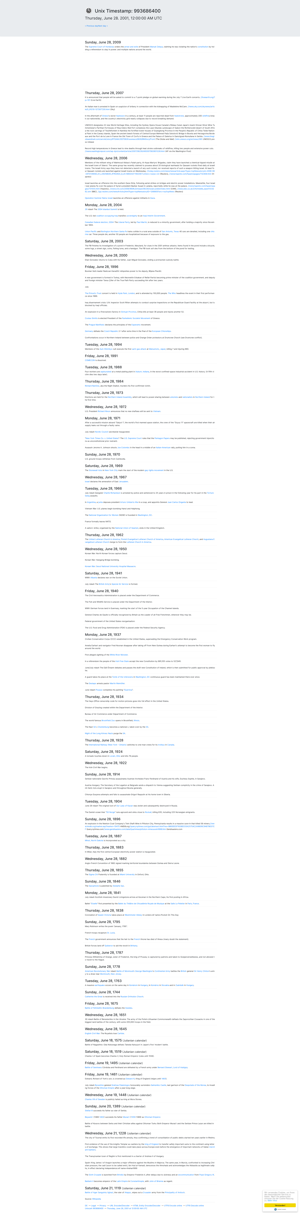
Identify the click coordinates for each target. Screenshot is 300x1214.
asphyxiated (106, 371)
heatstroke (179, 116)
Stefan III (89, 1110)
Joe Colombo (123, 447)
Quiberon (109, 945)
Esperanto (136, 324)
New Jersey (116, 974)
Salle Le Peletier (178, 903)
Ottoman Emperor (152, 1117)
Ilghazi (110, 1192)
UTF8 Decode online (195, 1205)
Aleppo (128, 1192)
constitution (203, 47)
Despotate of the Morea (195, 1085)
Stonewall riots (95, 470)
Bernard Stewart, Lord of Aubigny (173, 1067)
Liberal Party (124, 222)
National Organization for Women (103, 515)
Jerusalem (123, 481)
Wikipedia (96, 1199)
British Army (104, 584)
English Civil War (92, 1033)
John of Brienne (156, 1181)
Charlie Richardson (112, 493)
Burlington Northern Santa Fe (114, 231)
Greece (105, 116)
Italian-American (163, 447)
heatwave (120, 116)
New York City (111, 470)
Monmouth (105, 974)
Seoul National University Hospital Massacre (115, 566)
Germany (89, 331)
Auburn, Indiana (142, 371)
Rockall (148, 812)
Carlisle (120, 1033)
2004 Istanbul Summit (107, 209)
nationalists (187, 397)
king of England (152, 1144)
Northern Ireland (202, 397)
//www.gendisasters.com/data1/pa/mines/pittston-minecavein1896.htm (134, 829)
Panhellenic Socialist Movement (136, 318)
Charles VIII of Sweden (95, 1099)
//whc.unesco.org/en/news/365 (188, 139)
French (92, 939)
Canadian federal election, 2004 (99, 222)
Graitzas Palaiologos (120, 1085)
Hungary (144, 985)
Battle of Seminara (93, 1067)
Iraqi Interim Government (154, 216)
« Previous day (91, 26)
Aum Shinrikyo (106, 349)
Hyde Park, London (126, 293)
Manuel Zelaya (156, 47)
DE (86, 1205)
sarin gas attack (139, 349)
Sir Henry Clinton (201, 971)
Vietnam (156, 411)
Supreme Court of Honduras (101, 47)
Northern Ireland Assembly (119, 397)
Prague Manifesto (96, 324)
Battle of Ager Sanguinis (95, 1192)
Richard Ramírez (92, 386)
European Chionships (161, 331)
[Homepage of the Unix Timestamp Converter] (90, 11)
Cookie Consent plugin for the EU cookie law (280, 1209)
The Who (172, 293)
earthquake (100, 985)
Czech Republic (111, 331)
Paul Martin (142, 222)
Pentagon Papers (162, 438)
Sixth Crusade (95, 1175)
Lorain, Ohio (115, 756)
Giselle (94, 903)
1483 (163, 1078)
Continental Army (162, 971)
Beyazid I (89, 1117)
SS (147, 727)
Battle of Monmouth (125, 971)
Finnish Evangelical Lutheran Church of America (142, 539)
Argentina (91, 502)
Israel (110, 198)
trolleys (161, 745)
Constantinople (137, 1181)
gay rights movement (154, 470)
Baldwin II (89, 1181)
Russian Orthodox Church (132, 996)
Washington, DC (145, 515)
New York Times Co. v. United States (102, 438)
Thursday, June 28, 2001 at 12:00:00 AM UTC (127, 1208)
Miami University (127, 874)
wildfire (205, 116)
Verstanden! (280, 1205)
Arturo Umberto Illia (129, 502)
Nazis (110, 733)
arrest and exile (131, 47)
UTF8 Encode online (173, 1205)
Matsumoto (154, 349)
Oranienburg (103, 727)
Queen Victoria (104, 915)
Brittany (133, 945)
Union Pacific (91, 231)
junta (100, 502)
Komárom (133, 985)
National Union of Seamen (126, 528)
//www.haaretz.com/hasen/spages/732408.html (190, 174)
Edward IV (130, 1078)
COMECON (90, 360)
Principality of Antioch (175, 1192)
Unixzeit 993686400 (94, 1208)
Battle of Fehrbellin (93, 1008)
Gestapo (92, 683)
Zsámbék (180, 985)
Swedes (128, 1008)
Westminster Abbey (133, 915)
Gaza (152, 198)
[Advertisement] (150, 71)
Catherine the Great (93, 996)
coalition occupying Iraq (107, 216)
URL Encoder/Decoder (120, 1205)
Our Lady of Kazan (124, 806)
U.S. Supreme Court (133, 438)
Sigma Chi (93, 874)
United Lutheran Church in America (104, 539)
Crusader (147, 1192)
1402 (102, 1117)
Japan (163, 349)
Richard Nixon (104, 411)
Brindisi (120, 1175)
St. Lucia (111, 933)
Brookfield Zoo (108, 720)
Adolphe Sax (118, 886)
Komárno (155, 985)
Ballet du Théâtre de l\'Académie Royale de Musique (141, 903)
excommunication (186, 1175)
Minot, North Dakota (94, 840)
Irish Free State (122, 661)
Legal (93, 1205)
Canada (170, 745)
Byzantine (99, 1085)
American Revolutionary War (97, 971)
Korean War (90, 566)
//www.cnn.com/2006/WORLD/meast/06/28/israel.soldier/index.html (140, 189)
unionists (174, 397)
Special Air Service (120, 584)
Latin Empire (122, 1181)
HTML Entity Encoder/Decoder (146, 1205)
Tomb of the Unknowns (122, 677)
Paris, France (193, 903)
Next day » (103, 26)
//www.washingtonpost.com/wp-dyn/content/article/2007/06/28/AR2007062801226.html (125, 151)
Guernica (128, 690)
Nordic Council (101, 432)
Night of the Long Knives (96, 733)
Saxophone (94, 886)
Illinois (136, 720)
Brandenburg (108, 1008)
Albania (93, 577)
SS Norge (110, 812)
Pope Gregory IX (206, 1175)
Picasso (99, 690)
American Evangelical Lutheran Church (181, 539)
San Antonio (167, 231)
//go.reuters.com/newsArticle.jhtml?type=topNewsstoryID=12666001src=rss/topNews (136, 191)
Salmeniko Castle (158, 1085)
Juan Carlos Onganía (176, 502)
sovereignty (132, 216)
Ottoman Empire (107, 1088)
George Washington (144, 971)
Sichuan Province (128, 312)
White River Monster (119, 655)
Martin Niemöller (117, 683)
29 (86, 209)
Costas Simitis (91, 318)
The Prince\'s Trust (93, 293)
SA (94, 727)
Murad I (126, 1117)
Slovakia (165, 985)
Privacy (103, 1205)
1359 (133, 1117)
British (183, 971)
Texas (176, 231)
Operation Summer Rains (96, 198)
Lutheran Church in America (139, 542)
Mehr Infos (272, 1200)
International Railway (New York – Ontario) (108, 745)
